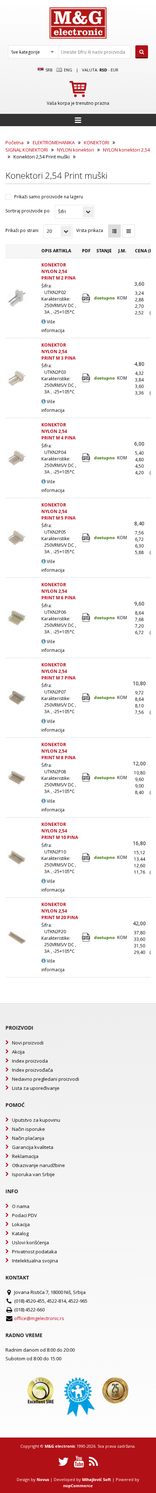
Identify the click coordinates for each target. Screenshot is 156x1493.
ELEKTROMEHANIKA (54, 142)
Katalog (20, 1233)
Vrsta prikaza (89, 230)
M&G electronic (60, 1446)
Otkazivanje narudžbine (38, 1165)
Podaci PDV (24, 1215)
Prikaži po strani (21, 230)
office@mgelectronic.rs (39, 1318)
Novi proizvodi (28, 1042)
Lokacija (21, 1224)
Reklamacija (25, 1156)
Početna (14, 142)
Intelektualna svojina (35, 1260)
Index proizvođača (32, 1070)
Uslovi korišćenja (30, 1242)
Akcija (18, 1052)
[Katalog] (86, 298)
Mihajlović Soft (96, 1479)
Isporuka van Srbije (33, 1174)
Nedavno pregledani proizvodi (45, 1079)
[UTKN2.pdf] (86, 377)
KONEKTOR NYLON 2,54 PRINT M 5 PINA (58, 511)
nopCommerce (78, 1485)
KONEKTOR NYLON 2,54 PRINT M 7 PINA (58, 671)
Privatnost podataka (34, 1251)
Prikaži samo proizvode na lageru (48, 197)
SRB (48, 70)
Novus (43, 1479)
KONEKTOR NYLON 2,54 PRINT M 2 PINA (58, 271)
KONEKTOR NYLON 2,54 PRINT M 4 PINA (58, 431)
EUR (114, 70)
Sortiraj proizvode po (27, 211)
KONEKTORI (96, 142)
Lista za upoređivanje (35, 1088)
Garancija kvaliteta (32, 1147)
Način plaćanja (28, 1138)
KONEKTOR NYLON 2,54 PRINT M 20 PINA (59, 911)
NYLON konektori (75, 149)
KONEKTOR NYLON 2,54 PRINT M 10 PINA (59, 830)
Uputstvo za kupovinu (36, 1120)
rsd (103, 70)
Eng (67, 70)
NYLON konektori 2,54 (126, 149)
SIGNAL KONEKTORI (26, 149)
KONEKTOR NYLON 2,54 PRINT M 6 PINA (58, 591)
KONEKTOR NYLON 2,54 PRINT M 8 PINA (58, 751)
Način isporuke (28, 1129)
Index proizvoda (30, 1061)
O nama (20, 1206)
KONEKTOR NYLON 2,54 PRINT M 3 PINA (58, 351)
